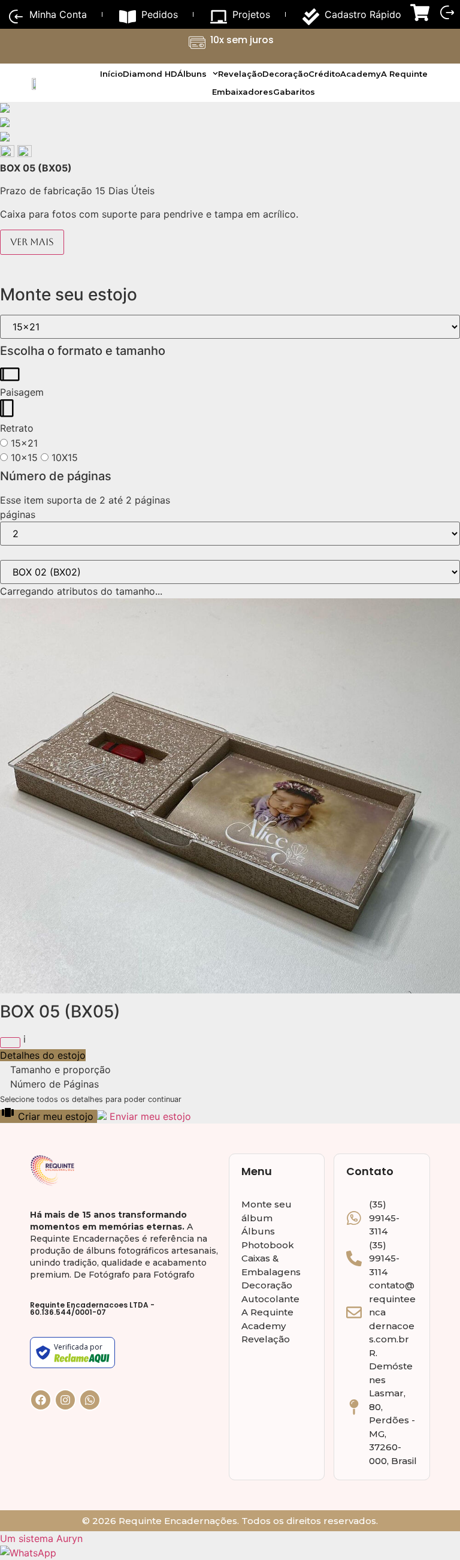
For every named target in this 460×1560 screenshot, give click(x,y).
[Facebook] (41, 1400)
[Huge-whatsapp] (90, 1400)
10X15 (63, 457)
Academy (360, 74)
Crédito (324, 74)
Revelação (240, 74)
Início (111, 74)
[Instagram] (65, 1400)
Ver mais (32, 242)
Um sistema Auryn (41, 1538)
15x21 (23, 443)
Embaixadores (242, 92)
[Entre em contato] (28, 1553)
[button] (8, 153)
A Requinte (404, 74)
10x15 (23, 457)
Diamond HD (150, 74)
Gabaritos (294, 92)
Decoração (285, 74)
